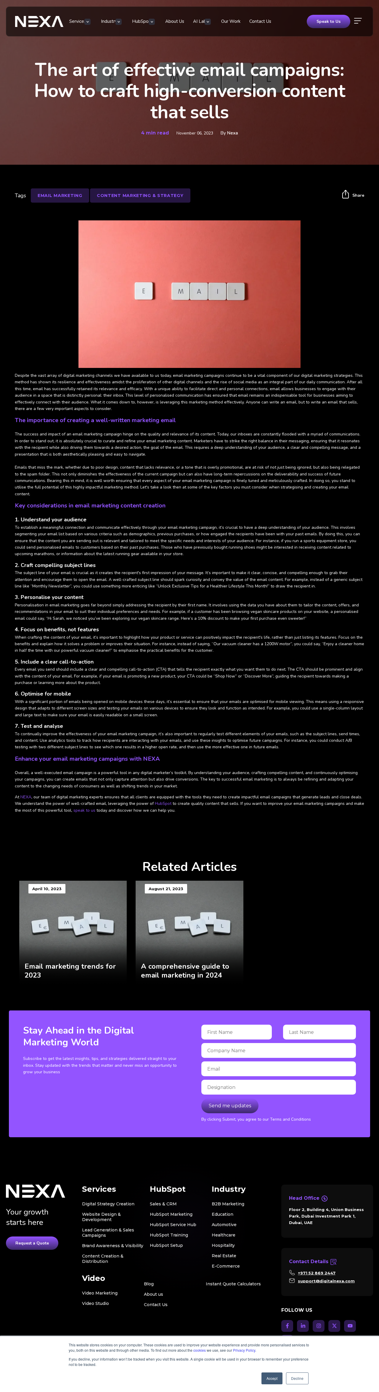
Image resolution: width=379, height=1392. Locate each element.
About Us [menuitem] (174, 21)
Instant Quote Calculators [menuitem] (233, 1284)
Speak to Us (329, 21)
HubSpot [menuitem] (141, 21)
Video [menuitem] (93, 1278)
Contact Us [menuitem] (260, 21)
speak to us (84, 810)
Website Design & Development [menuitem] (101, 1217)
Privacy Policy (244, 1350)
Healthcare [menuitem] (223, 1235)
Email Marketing (60, 195)
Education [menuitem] (222, 1214)
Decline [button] (297, 1378)
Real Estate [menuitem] (224, 1255)
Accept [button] (271, 1378)
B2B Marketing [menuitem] (228, 1204)
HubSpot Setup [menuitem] (166, 1245)
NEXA (25, 797)
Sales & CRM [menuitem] (163, 1204)
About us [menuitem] (153, 1294)
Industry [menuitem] (109, 21)
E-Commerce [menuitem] (226, 1266)
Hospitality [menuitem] (223, 1245)
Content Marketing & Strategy (140, 195)
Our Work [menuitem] (230, 21)
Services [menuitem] (77, 21)
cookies (199, 1350)
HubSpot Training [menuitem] (169, 1235)
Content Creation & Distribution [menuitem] (102, 1258)
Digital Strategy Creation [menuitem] (108, 1204)
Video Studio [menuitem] (95, 1303)
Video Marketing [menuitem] (100, 1293)
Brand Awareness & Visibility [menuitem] (112, 1245)
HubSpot (163, 803)
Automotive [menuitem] (224, 1224)
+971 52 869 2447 (316, 1273)
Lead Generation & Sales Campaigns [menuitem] (108, 1232)
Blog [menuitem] (149, 1284)
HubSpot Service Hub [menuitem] (173, 1224)
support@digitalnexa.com (326, 1281)
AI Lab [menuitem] (199, 21)
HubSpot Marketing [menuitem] (171, 1214)
